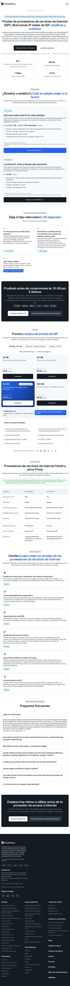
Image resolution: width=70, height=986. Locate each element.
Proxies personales (8, 940)
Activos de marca (55, 951)
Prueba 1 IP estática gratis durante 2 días (46, 313)
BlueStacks (29, 956)
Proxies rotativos (7, 915)
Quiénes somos (54, 946)
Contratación (29, 934)
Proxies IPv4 (5, 926)
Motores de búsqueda (9, 965)
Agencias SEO (30, 921)
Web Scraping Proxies (32, 942)
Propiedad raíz (30, 931)
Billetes (4, 976)
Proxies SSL (5, 932)
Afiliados (52, 977)
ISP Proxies (5, 943)
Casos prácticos (31, 902)
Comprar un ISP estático (34, 200)
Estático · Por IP (55, 346)
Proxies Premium (7, 935)
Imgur (27, 962)
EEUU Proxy (52, 908)
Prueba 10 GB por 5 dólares (25, 48)
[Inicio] (8, 4)
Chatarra (28, 967)
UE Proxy (51, 905)
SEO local (28, 918)
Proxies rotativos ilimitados (10, 918)
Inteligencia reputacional (33, 936)
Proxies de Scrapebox (32, 964)
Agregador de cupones (33, 905)
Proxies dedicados (7, 929)
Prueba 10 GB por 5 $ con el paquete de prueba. (49, 412)
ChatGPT (4, 960)
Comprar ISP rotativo (34, 150)
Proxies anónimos (7, 937)
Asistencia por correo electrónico (13, 887)
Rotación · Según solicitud (35, 346)
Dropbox (28, 959)
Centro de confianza (55, 935)
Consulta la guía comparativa (13, 731)
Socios (51, 956)
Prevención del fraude (32, 911)
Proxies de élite (6, 948)
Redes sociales (6, 968)
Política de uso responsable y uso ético (58, 931)
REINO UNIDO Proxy (55, 914)
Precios (51, 962)
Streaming (5, 971)
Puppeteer (28, 970)
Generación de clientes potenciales (33, 914)
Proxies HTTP (6, 921)
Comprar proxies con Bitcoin (11, 946)
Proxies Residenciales (9, 908)
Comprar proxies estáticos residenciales (10, 912)
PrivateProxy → (31, 10)
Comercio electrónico (8, 962)
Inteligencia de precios (33, 924)
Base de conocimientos (57, 972)
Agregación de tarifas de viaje (33, 927)
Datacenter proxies (8, 905)
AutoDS (27, 951)
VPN (26, 939)
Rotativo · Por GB (15, 346)
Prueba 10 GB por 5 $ (18, 819)
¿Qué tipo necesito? (47, 48)
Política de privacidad (56, 922)
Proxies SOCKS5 (7, 924)
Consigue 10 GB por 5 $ (18, 313)
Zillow (27, 973)
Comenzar (18, 376)
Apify (26, 953)
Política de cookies (55, 928)
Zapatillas (4, 973)
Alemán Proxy (53, 911)
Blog (50, 940)
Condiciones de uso (55, 925)
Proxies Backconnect (8, 951)
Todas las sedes (55, 902)
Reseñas (51, 967)
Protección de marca (32, 908)
